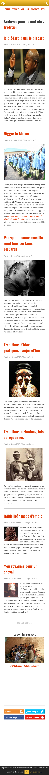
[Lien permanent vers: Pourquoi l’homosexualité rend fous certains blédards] (24, 296)
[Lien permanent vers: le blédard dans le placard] (24, 84)
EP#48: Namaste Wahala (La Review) (24, 665)
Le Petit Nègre (24, 3)
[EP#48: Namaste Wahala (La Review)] (24, 663)
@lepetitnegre (32, 711)
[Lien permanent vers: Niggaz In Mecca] (24, 180)
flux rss (8, 711)
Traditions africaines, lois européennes (24, 434)
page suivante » (24, 622)
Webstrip (25, 9)
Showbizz (35, 9)
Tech (43, 9)
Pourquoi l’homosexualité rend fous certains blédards (23, 243)
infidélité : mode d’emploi (23, 516)
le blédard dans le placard (24, 38)
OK (26, 772)
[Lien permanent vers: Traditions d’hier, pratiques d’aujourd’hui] (24, 397)
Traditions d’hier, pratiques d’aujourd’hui (22, 347)
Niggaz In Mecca (16, 133)
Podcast (15, 9)
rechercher (46, 3)
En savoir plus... (36, 772)
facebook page (11, 717)
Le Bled (7, 9)
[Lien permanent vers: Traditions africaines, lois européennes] (24, 481)
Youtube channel (32, 717)
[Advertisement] (24, 688)
